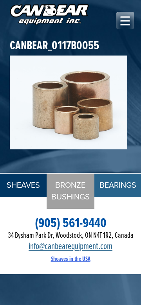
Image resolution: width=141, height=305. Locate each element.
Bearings (117, 185)
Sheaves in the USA (70, 259)
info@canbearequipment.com (70, 246)
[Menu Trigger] (125, 20)
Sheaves (23, 185)
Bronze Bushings (70, 191)
